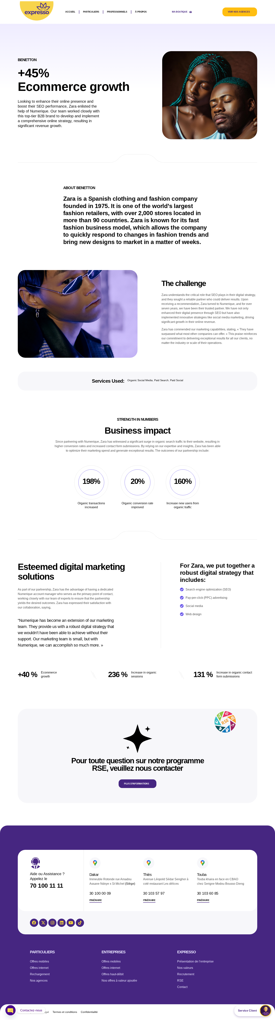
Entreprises (113, 952)
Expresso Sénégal (38, 1011)
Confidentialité (89, 1011)
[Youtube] (71, 923)
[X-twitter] (43, 923)
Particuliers (42, 952)
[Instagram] (52, 923)
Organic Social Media (140, 380)
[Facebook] (34, 923)
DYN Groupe (146, 1012)
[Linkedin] (61, 923)
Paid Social (176, 380)
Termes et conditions (65, 1011)
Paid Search (161, 380)
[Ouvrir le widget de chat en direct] (252, 1010)
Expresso (186, 952)
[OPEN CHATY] (10, 1010)
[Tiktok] (80, 923)
